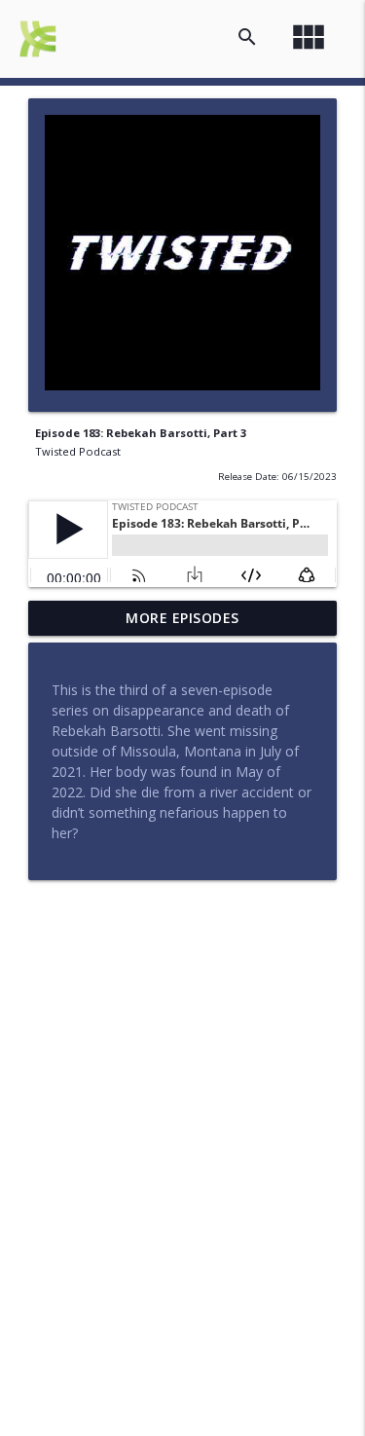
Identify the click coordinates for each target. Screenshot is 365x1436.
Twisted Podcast (78, 451)
